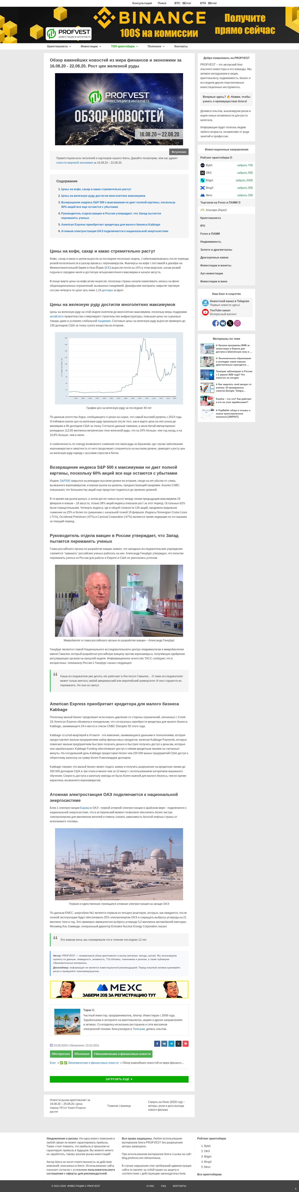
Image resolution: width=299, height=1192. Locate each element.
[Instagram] (237, 323)
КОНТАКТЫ (179, 1186)
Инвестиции (89, 46)
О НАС (150, 1186)
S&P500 (65, 480)
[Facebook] (215, 323)
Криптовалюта (57, 46)
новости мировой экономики (74, 162)
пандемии (104, 320)
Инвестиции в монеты (215, 265)
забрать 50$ (245, 172)
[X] (230, 323)
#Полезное (81, 1053)
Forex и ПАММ (210, 233)
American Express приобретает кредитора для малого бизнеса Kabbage (110, 224)
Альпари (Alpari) (216, 210)
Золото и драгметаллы (216, 249)
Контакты (181, 46)
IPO (202, 225)
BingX (210, 187)
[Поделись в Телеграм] (171, 1044)
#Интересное (61, 1053)
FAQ (163, 1186)
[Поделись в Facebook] (157, 1044)
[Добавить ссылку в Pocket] (186, 1044)
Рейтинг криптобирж (214, 157)
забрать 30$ (245, 187)
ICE (107, 267)
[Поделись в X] (178, 1044)
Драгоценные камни (214, 257)
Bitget (209, 180)
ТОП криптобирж (123, 46)
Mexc (209, 195)
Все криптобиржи (209, 1174)
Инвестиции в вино (213, 281)
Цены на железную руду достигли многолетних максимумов (103, 195)
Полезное (155, 46)
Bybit (209, 165)
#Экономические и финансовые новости (122, 1053)
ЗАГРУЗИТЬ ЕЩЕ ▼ (119, 1079)
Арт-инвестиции (211, 273)
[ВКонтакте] (223, 323)
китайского (57, 316)
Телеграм (139, 1029)
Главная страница (119, 1105)
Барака (84, 807)
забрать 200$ (244, 180)
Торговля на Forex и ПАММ (218, 202)
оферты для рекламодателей (86, 1173)
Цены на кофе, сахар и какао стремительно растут (96, 189)
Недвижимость (210, 241)
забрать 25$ (245, 195)
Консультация (142, 3)
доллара (107, 290)
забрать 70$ (245, 165)
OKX (209, 172)
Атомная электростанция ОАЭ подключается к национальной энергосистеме (114, 231)
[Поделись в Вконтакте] (164, 1044)
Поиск (162, 3)
